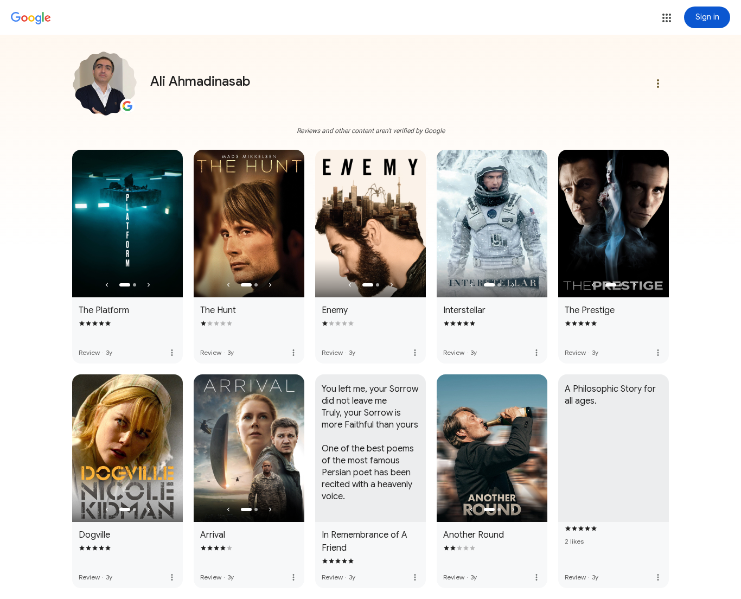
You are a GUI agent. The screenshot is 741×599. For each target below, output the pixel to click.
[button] (667, 18)
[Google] (31, 18)
